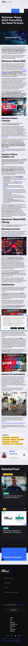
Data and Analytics (20, 439)
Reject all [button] (21, 328)
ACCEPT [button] (13, 328)
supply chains (5, 137)
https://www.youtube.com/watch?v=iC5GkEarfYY (13, 423)
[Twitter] (12, 635)
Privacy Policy (20, 604)
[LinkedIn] (24, 455)
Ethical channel (5, 641)
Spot (16, 176)
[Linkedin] (8, 635)
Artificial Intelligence (6, 437)
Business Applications (14, 437)
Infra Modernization (14, 441)
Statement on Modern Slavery (15, 641)
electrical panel (14, 189)
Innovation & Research (6, 443)
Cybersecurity (13, 439)
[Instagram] (19, 635)
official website (6, 150)
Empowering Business (6, 441)
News (13, 443)
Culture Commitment (6, 439)
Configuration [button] (5, 328)
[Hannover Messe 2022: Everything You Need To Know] (7, 1)
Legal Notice (4, 638)
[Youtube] (15, 635)
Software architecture (19, 443)
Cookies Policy (11, 638)
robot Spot (9, 389)
